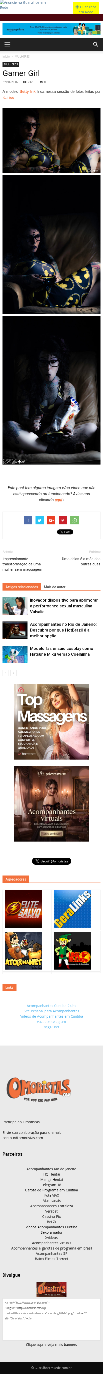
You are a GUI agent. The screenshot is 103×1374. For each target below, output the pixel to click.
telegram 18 (51, 1184)
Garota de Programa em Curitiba (51, 1190)
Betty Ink (28, 91)
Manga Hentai (51, 1179)
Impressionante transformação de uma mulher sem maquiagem (22, 564)
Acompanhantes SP (52, 1253)
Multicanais (51, 1200)
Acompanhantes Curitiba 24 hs (51, 1005)
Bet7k (51, 1221)
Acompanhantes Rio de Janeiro (51, 1169)
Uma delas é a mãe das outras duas (81, 561)
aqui (59, 499)
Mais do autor (55, 587)
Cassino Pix (51, 1216)
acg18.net (52, 1026)
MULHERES (22, 56)
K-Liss (8, 98)
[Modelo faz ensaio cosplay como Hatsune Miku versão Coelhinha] (15, 654)
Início (6, 56)
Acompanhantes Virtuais (51, 1242)
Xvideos (51, 1237)
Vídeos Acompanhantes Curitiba (51, 1227)
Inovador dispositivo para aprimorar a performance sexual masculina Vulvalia (64, 606)
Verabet (51, 1211)
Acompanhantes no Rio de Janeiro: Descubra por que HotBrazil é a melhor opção (63, 630)
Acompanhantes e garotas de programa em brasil (51, 1248)
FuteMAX (51, 1195)
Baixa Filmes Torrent (51, 1258)
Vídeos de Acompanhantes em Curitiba (51, 1016)
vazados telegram (51, 1021)
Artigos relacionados (22, 587)
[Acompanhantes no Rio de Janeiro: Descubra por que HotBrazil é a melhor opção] (15, 630)
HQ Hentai (51, 1174)
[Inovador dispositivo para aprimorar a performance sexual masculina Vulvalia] (15, 606)
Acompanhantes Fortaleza (51, 1205)
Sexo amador (51, 1232)
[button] (96, 44)
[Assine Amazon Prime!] (51, 29)
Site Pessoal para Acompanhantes (51, 1011)
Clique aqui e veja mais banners (51, 1344)
